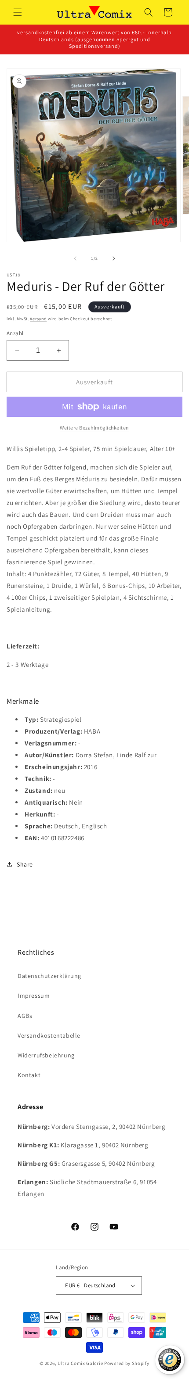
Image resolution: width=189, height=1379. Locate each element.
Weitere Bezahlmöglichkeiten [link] (94, 427)
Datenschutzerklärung (49, 976)
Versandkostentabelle (49, 1035)
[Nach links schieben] (75, 258)
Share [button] (25, 864)
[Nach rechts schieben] (114, 258)
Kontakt (29, 1075)
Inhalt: (16, 574)
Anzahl (15, 333)
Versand (38, 319)
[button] (17, 12)
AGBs (25, 1016)
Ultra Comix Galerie (80, 1363)
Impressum (34, 995)
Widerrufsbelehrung (46, 1055)
